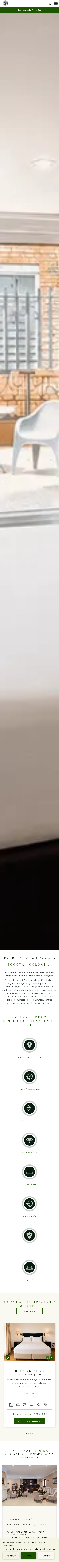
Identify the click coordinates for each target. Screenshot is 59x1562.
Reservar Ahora (29, 10)
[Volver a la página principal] (5, 3)
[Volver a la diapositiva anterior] (47, 1358)
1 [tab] (26, 1433)
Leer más (29, 1393)
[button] (29, 1342)
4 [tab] (32, 1433)
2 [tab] (28, 1433)
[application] (29, 1550)
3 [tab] (30, 1433)
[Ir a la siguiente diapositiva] (51, 1358)
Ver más (29, 1311)
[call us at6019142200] (50, 3)
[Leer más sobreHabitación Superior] (8, 1358)
